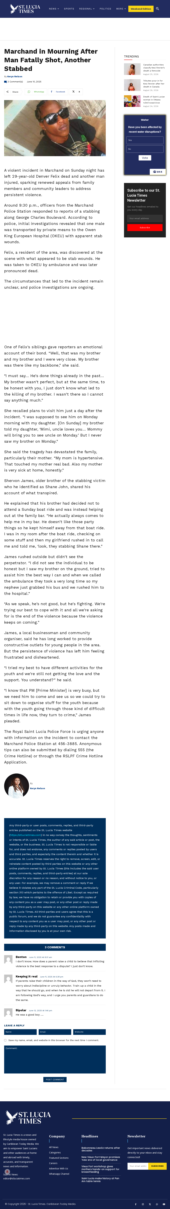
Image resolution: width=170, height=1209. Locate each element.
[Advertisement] (55, 318)
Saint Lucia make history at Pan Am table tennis (100, 1180)
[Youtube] (164, 1204)
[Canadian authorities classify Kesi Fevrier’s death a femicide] (132, 69)
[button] (158, 9)
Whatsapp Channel (59, 1173)
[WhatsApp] (157, 1204)
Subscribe (145, 227)
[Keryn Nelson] (17, 785)
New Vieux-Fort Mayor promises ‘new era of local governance (101, 1158)
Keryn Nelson (14, 76)
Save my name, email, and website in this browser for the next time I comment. (53, 1040)
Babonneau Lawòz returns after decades (101, 1149)
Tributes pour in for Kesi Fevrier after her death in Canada (153, 84)
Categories (55, 1152)
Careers (53, 1163)
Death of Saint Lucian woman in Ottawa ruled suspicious (154, 100)
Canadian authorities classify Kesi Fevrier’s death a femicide (154, 68)
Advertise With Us (58, 1168)
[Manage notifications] (7, 1171)
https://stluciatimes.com (25, 835)
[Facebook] (136, 1204)
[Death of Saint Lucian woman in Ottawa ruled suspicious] (132, 101)
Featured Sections (59, 1157)
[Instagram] (143, 1204)
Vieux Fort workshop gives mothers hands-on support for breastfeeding (100, 1169)
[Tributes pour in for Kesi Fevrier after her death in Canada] (132, 85)
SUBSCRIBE (157, 1166)
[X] (150, 1204)
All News (53, 1147)
